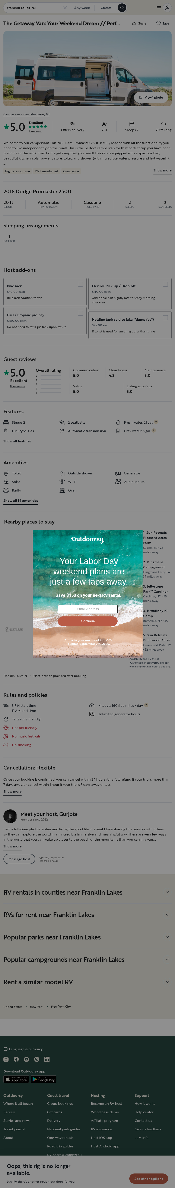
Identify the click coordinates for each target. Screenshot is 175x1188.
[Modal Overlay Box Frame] (88, 594)
